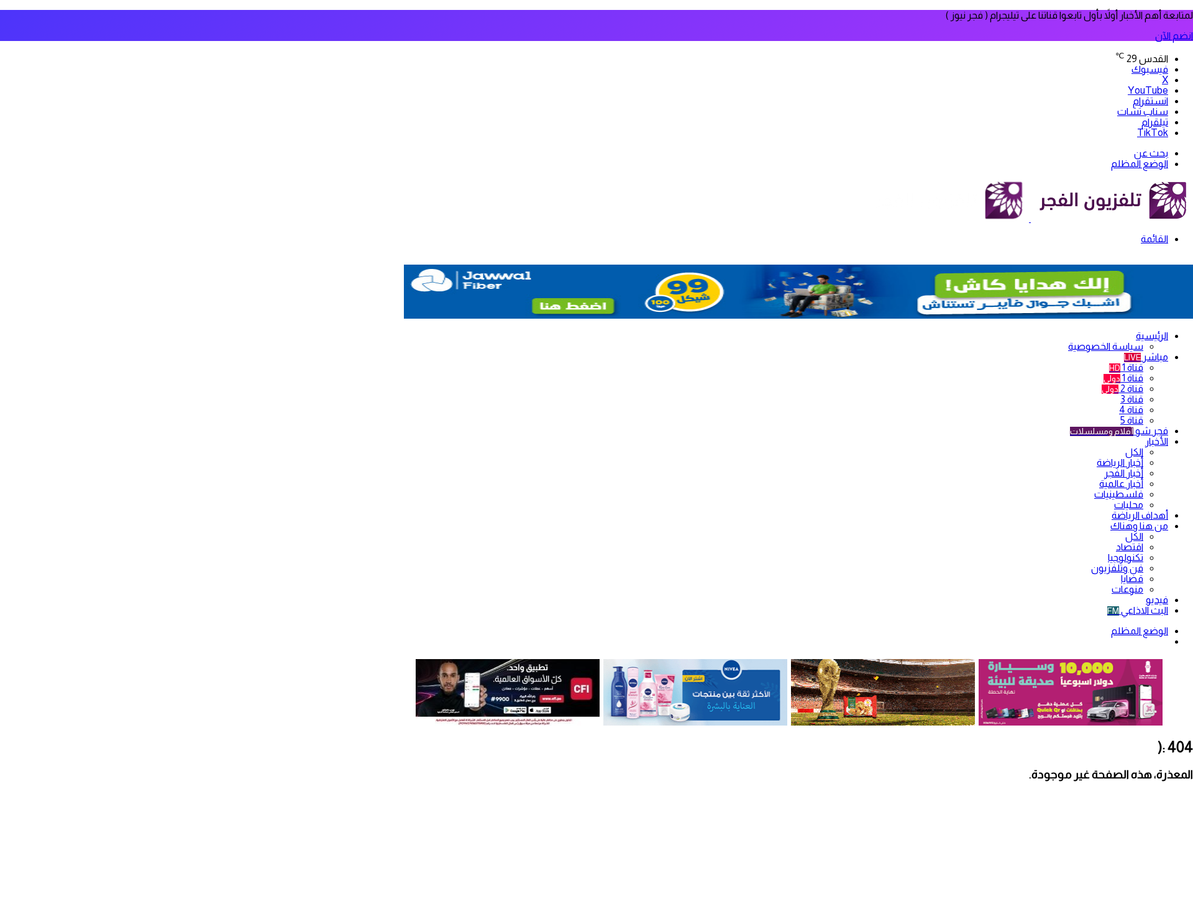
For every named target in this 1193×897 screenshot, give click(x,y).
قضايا (1132, 578)
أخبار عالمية (1121, 483)
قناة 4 (1131, 409)
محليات (1128, 504)
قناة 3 (1131, 399)
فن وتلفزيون (1117, 568)
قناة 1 (1126, 367)
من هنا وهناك (1139, 526)
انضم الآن (1174, 35)
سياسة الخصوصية (1105, 346)
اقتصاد (1129, 547)
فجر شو (1119, 431)
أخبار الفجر (1123, 473)
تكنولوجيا (1125, 557)
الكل (1134, 452)
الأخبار (1156, 441)
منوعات (1127, 589)
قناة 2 (1122, 388)
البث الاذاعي (1137, 610)
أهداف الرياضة (1140, 515)
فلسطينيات (1118, 494)
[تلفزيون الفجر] (1030, 218)
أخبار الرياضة (1120, 462)
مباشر (1146, 357)
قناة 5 (1131, 420)
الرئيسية (1152, 335)
